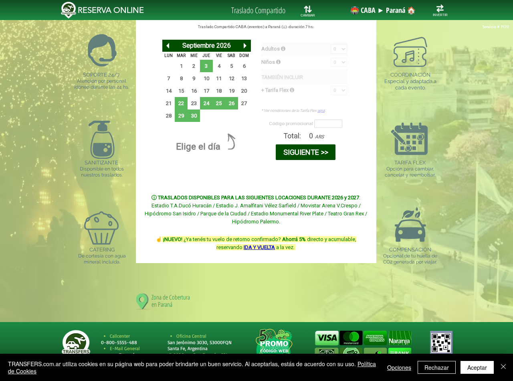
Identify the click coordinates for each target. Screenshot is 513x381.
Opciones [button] (399, 367)
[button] (363, 346)
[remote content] (256, 136)
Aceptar (477, 367)
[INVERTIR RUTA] (440, 8)
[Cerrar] (503, 367)
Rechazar (436, 367)
